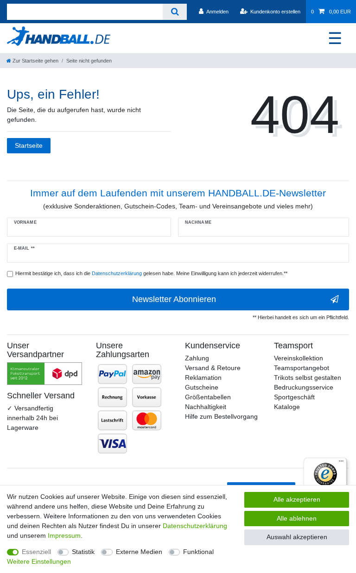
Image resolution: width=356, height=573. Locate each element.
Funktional (198, 551)
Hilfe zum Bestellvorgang (221, 416)
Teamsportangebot (301, 368)
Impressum (64, 535)
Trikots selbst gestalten (307, 377)
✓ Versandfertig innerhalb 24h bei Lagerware (32, 417)
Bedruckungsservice (303, 387)
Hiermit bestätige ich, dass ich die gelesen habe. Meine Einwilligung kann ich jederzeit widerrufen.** (151, 273)
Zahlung (197, 358)
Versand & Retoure (213, 368)
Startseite (29, 145)
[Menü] (341, 463)
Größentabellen (208, 397)
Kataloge (287, 406)
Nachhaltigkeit (205, 406)
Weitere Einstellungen (39, 561)
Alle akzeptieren (296, 499)
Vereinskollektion (298, 358)
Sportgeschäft (294, 397)
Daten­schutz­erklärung (195, 525)
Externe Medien (139, 551)
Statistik (83, 551)
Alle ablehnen (297, 518)
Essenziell (36, 551)
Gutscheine (201, 387)
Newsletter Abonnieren (174, 299)
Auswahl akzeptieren (297, 537)
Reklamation (203, 377)
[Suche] (174, 12)
